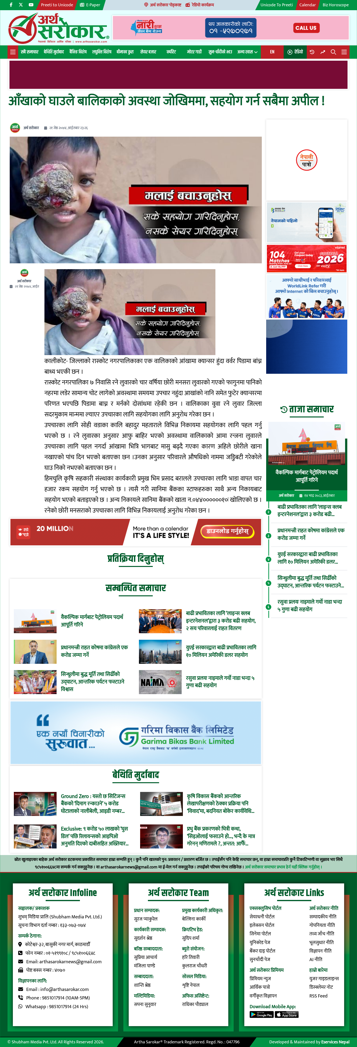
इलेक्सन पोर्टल (262, 926)
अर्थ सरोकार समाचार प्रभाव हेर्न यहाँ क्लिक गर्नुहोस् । (283, 867)
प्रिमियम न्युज (260, 979)
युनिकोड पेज (260, 943)
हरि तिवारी (191, 958)
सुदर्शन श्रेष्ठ (143, 938)
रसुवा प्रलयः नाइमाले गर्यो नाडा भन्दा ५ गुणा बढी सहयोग (220, 682)
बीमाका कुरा (125, 52)
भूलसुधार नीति (321, 943)
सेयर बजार (148, 52)
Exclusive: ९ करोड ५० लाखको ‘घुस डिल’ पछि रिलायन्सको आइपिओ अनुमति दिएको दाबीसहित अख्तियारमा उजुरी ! (95, 836)
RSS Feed (318, 996)
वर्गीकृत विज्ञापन (263, 996)
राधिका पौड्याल (195, 1005)
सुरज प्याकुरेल (146, 919)
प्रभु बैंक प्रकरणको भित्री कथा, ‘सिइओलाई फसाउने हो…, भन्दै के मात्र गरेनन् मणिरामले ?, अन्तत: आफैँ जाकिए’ (221, 836)
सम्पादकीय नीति (322, 917)
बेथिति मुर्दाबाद (54, 52)
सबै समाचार (29, 52)
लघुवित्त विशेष (101, 52)
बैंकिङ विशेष (78, 52)
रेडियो (299, 52)
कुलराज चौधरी (194, 966)
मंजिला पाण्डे (144, 966)
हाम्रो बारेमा (318, 970)
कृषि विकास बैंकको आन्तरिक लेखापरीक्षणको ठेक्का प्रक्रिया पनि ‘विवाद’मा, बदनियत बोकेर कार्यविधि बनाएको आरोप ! (219, 804)
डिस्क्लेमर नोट (321, 987)
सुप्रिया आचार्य (145, 958)
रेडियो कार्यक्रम (203, 4)
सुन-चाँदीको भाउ (220, 52)
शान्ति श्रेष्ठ (142, 985)
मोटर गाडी (194, 52)
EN (272, 52)
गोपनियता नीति (322, 926)
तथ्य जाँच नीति (321, 934)
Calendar (307, 4)
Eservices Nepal (335, 1042)
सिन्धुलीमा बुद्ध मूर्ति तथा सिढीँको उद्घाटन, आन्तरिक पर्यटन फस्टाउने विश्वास (92, 682)
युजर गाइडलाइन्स (324, 979)
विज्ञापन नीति (320, 951)
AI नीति (315, 960)
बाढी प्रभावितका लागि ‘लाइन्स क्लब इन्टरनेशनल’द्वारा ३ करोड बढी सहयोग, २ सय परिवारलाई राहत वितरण (220, 621)
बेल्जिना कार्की (194, 919)
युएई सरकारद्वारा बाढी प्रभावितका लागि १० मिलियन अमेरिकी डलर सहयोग (221, 651)
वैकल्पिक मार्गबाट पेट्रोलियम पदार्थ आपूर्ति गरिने (92, 621)
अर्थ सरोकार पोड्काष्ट (165, 4)
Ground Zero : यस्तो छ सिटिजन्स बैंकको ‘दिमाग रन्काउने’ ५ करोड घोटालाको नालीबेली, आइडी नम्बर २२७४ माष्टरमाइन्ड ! (93, 804)
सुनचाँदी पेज (260, 960)
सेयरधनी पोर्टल (262, 917)
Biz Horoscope (336, 4)
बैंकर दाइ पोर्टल (262, 951)
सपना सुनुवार (145, 1005)
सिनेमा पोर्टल (260, 934)
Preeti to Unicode (57, 4)
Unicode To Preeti (277, 4)
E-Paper (93, 4)
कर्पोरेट (171, 52)
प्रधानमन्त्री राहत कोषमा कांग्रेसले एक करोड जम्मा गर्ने (94, 651)
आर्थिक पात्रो (260, 987)
